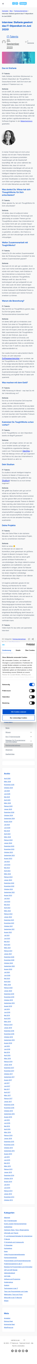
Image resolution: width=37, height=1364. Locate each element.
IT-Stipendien (8, 1245)
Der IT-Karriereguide (10, 1220)
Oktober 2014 (8, 1178)
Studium (5, 480)
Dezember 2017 (9, 1068)
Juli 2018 (7, 1046)
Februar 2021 (8, 951)
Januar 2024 (8, 843)
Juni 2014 (7, 1188)
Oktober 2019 (8, 1000)
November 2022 (9, 886)
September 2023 (9, 855)
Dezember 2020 (9, 957)
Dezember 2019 (9, 994)
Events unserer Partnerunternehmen (15, 1224)
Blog (11, 11)
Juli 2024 (7, 824)
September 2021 (9, 929)
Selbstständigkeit (9, 1273)
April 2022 (7, 908)
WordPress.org (8, 1327)
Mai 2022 (7, 904)
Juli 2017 (7, 1083)
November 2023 (9, 849)
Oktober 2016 (8, 1111)
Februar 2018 (8, 1061)
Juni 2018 (7, 1049)
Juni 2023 (7, 864)
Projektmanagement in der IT (13, 1264)
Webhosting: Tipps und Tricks (13, 1294)
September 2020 (9, 966)
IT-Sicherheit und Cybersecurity (14, 1242)
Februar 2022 (8, 914)
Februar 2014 (8, 1191)
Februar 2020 (8, 988)
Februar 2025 (8, 806)
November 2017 (9, 1071)
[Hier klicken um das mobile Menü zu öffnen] (3, 3)
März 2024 (7, 837)
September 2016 (9, 1114)
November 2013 (9, 1197)
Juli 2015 (7, 1157)
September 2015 (9, 1151)
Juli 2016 (7, 1120)
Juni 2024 (7, 828)
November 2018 (9, 1034)
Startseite (5, 11)
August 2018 (8, 1043)
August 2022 (8, 895)
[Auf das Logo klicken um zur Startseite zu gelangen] (19, 4)
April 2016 (7, 1129)
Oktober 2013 (8, 1200)
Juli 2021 (7, 935)
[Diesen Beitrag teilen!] (32, 639)
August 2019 (8, 1006)
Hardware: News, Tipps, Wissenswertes (16, 1230)
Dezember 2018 (9, 1031)
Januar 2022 (8, 917)
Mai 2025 (7, 797)
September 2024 (9, 818)
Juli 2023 (7, 861)
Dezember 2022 (9, 883)
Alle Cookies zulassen (18, 712)
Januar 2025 (8, 809)
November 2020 (9, 960)
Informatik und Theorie (11, 1233)
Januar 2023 (8, 880)
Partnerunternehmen (20, 11)
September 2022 (9, 892)
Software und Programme (12, 1279)
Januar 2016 (8, 1138)
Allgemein (7, 1217)
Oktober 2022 (8, 889)
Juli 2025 (7, 791)
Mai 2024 (7, 831)
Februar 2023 (8, 877)
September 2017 (9, 1077)
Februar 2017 (8, 1098)
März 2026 (7, 781)
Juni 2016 (7, 1123)
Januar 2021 (8, 954)
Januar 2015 (8, 1172)
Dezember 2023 (9, 846)
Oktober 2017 (8, 1074)
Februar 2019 (8, 1024)
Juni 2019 (7, 1012)
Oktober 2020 (8, 963)
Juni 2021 (7, 938)
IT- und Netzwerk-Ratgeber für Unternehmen (18, 1236)
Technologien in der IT (11, 1288)
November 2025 (9, 784)
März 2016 (7, 1132)
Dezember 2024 (9, 812)
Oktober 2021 (8, 926)
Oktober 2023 (8, 852)
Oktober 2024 (8, 815)
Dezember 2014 (9, 1175)
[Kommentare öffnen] (29, 639)
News (6, 1251)
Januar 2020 (8, 991)
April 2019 (7, 1018)
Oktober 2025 (8, 788)
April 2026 (7, 778)
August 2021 (8, 932)
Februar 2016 (8, 1135)
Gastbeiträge (8, 1227)
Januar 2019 (8, 1028)
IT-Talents (12, 36)
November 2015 (9, 1144)
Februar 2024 (8, 840)
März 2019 (7, 1021)
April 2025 (7, 800)
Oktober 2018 (8, 1037)
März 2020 (7, 984)
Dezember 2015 (9, 1141)
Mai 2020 (7, 978)
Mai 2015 (7, 1163)
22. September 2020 (13, 44)
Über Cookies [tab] (30, 650)
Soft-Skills (7, 1276)
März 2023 (7, 874)
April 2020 (7, 981)
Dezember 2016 (9, 1104)
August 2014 (8, 1181)
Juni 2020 (7, 975)
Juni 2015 (7, 1160)
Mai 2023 (7, 868)
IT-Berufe (7, 1239)
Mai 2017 (7, 1089)
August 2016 (8, 1117)
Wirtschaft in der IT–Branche (13, 1297)
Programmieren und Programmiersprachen (17, 1260)
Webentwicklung (26, 121)
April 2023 (7, 871)
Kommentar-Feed (9, 1324)
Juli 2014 (7, 1184)
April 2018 (7, 1055)
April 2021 (7, 944)
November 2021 (9, 923)
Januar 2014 (8, 1194)
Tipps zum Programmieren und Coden (16, 1291)
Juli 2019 (7, 1009)
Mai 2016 (7, 1126)
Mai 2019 (7, 1015)
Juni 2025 (7, 794)
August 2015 (8, 1154)
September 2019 (9, 1003)
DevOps (26, 451)
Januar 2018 (8, 1064)
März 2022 (7, 911)
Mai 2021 (7, 941)
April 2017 (7, 1092)
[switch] (32, 690)
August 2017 (8, 1080)
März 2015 (7, 1166)
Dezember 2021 (9, 920)
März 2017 (7, 1095)
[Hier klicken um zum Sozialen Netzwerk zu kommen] (16, 1351)
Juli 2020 (7, 972)
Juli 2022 (7, 898)
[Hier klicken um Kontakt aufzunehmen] (12, 1351)
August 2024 (8, 821)
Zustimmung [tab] (6, 650)
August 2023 (8, 858)
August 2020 (8, 969)
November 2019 (9, 997)
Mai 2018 (7, 1052)
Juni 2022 (7, 901)
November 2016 (9, 1108)
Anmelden (7, 1318)
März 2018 (7, 1058)
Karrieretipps (8, 1248)
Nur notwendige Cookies (18, 718)
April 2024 (7, 834)
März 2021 (7, 948)
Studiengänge (8, 1282)
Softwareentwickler (11, 358)
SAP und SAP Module (10, 1270)
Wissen (6, 1300)
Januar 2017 (8, 1101)
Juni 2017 (7, 1086)
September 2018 (9, 1040)
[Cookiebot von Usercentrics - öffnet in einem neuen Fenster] (26, 644)
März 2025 (7, 803)
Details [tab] (18, 650)
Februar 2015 (8, 1169)
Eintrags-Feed (8, 1321)
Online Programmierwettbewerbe (14, 1254)
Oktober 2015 (8, 1148)
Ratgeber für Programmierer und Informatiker (18, 1267)
